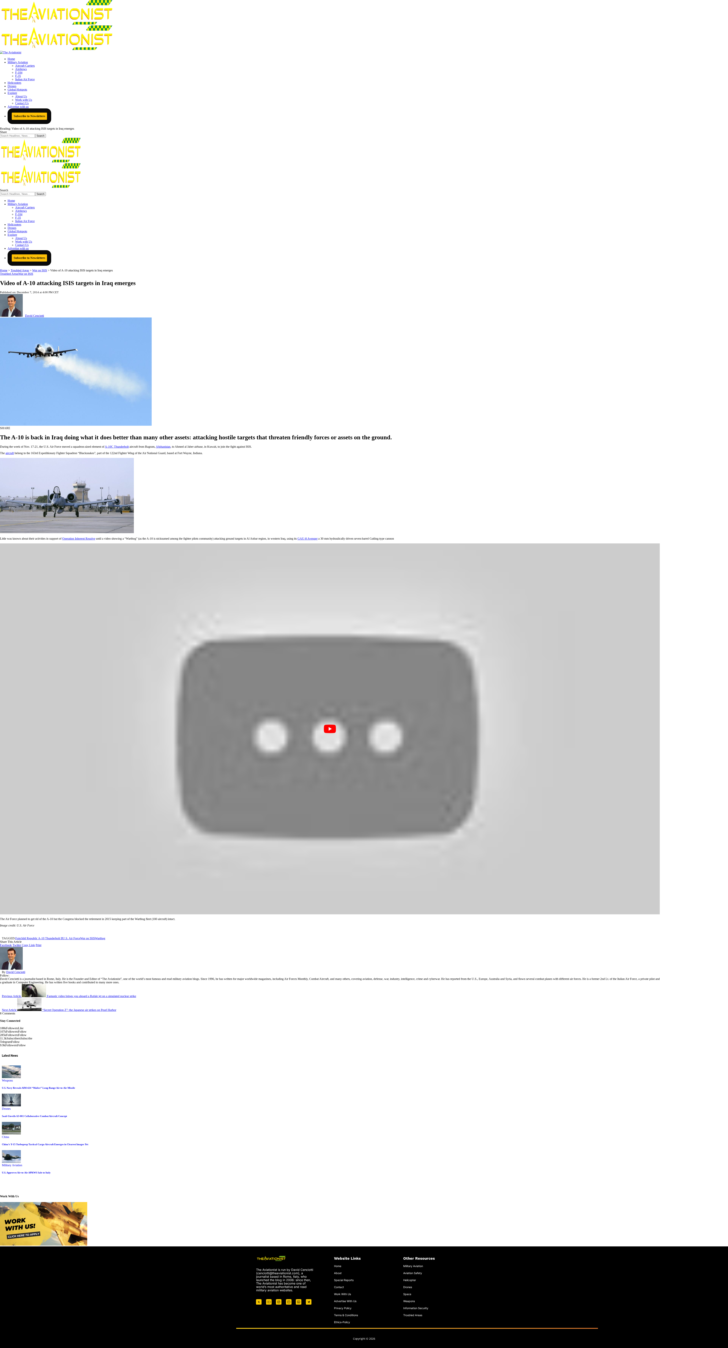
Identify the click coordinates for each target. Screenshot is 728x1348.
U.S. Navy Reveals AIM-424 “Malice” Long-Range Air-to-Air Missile (38, 1087)
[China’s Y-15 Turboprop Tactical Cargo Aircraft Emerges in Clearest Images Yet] (11, 1133)
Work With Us (342, 1294)
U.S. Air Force (71, 938)
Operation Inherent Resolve (78, 538)
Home (337, 1266)
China (5, 1137)
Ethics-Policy (342, 1322)
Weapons (7, 1080)
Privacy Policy (342, 1308)
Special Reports (344, 1280)
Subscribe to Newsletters (29, 116)
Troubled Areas (9, 273)
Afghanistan (163, 446)
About (338, 1273)
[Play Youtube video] (330, 728)
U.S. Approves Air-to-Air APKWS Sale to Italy (26, 1172)
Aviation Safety (412, 1273)
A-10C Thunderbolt (117, 446)
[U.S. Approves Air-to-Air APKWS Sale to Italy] (11, 1161)
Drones (6, 1108)
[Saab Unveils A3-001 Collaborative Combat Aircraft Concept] (11, 1105)
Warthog (100, 938)
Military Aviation (12, 1165)
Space (407, 1294)
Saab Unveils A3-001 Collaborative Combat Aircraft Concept (34, 1116)
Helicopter (409, 1280)
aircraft (9, 453)
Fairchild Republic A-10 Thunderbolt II (39, 938)
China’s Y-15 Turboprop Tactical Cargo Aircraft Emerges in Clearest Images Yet (45, 1144)
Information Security (415, 1308)
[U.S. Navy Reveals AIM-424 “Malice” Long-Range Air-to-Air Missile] (11, 1077)
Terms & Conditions (346, 1315)
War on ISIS (25, 273)
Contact (339, 1287)
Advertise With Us (345, 1301)
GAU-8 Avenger (307, 538)
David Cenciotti (34, 315)
